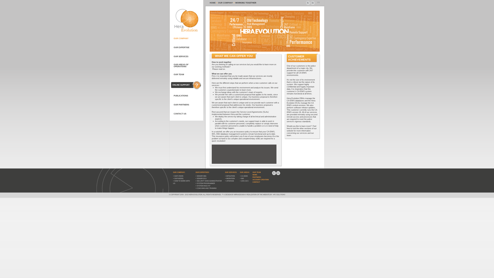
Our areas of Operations (181, 65)
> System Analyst (203, 186)
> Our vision (178, 176)
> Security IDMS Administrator (209, 181)
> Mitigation (230, 176)
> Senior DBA (201, 176)
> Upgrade (229, 181)
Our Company (225, 3)
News (255, 175)
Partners (257, 177)
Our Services (181, 56)
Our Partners (181, 105)
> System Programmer (205, 183)
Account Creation (261, 180)
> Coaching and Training (206, 188)
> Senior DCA (201, 178)
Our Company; (179, 172)
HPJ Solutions (279, 195)
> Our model (178, 178)
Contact (256, 182)
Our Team (179, 74)
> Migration (230, 178)
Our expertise (181, 47)
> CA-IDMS (244, 176)
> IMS (242, 178)
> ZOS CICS (244, 181)
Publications (181, 96)
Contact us (180, 114)
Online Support (181, 85)
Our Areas (244, 172)
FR (318, 2)
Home (213, 3)
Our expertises (202, 172)
